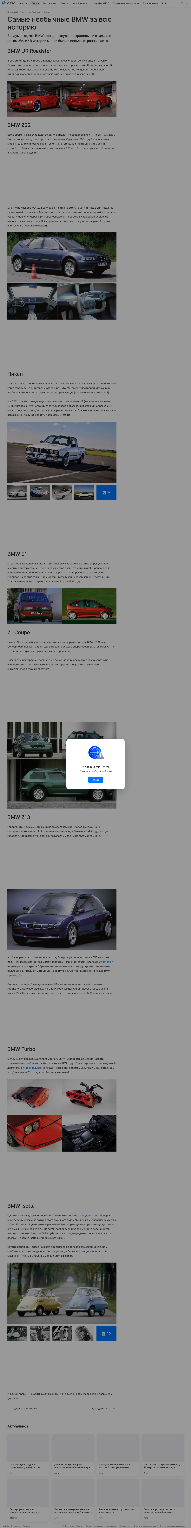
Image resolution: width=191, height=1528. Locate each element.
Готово (95, 779)
